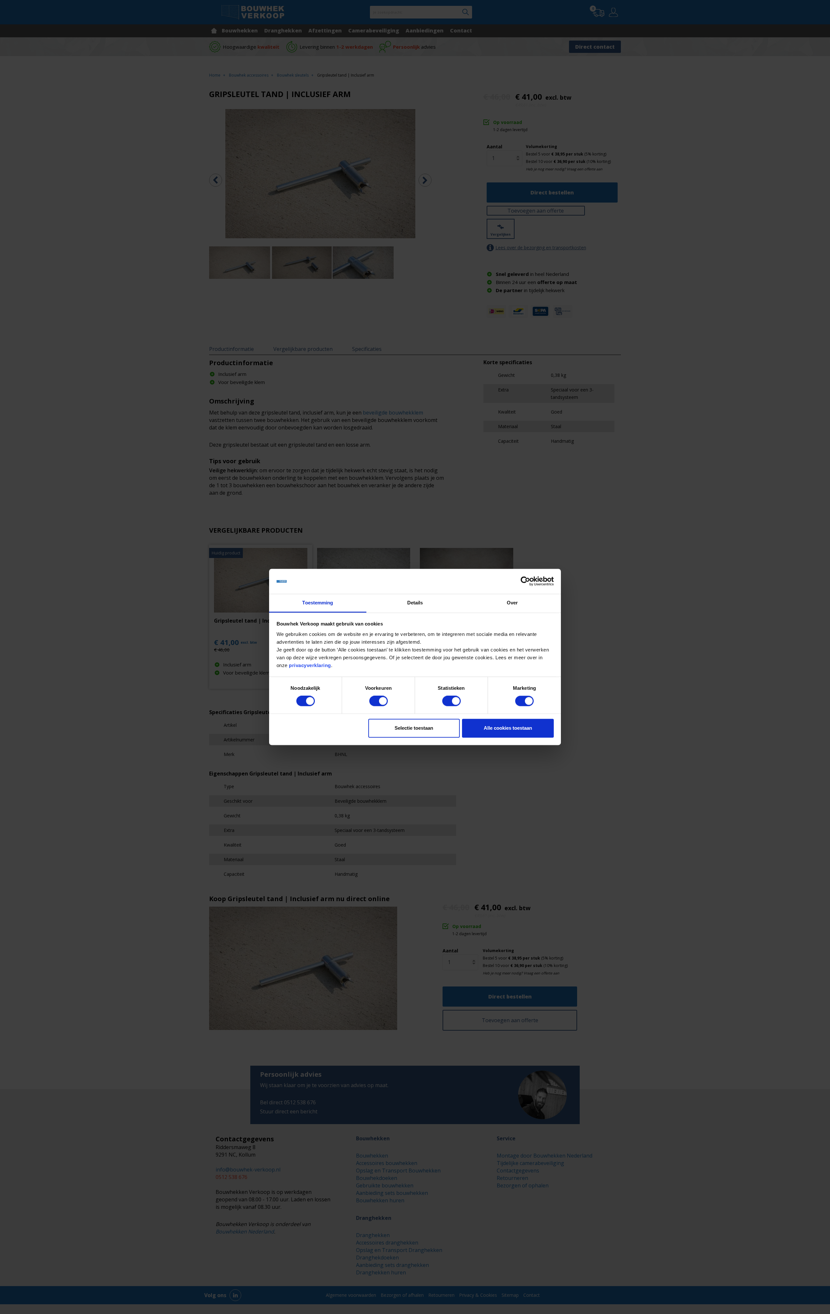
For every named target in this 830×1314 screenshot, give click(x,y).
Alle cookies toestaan (508, 728)
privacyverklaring (310, 665)
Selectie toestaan (414, 728)
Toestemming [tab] (317, 602)
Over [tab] (512, 602)
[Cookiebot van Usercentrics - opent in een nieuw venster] (525, 581)
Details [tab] (415, 602)
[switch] (378, 701)
